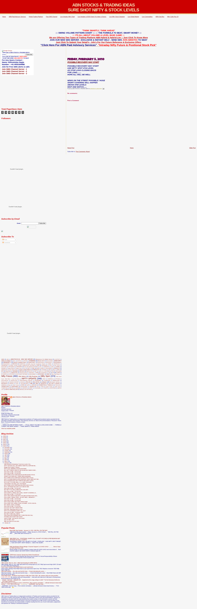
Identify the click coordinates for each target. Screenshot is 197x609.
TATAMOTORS (5, 386)
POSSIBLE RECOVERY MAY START (83, 62)
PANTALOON (14, 380)
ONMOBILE (50, 378)
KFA (37, 372)
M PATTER (11, 374)
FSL (41, 366)
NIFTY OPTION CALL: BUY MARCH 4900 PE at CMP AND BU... (20, 465)
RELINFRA (4, 383)
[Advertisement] (98, 23)
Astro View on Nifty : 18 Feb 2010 (12, 491)
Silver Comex (16, 385)
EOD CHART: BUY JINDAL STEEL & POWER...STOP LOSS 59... (20, 503)
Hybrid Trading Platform (36, 16)
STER (22, 385)
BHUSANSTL (49, 362)
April (5, 459)
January (6, 522)
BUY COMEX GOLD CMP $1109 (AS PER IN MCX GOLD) (18, 485)
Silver (9, 385)
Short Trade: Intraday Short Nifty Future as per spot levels (17, 567)
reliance (44, 382)
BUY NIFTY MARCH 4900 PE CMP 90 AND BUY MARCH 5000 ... (20, 470)
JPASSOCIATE (23, 372)
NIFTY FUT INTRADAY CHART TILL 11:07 (15, 510)
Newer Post (70, 148)
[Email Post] (103, 88)
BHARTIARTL (32, 362)
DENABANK (45, 365)
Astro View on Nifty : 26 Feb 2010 (12, 471)
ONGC (44, 378)
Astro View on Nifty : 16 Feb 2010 (12, 498)
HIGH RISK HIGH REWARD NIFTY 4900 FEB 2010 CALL (18, 515)
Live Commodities (147, 16)
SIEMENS (3, 385)
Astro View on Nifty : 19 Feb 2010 (12, 488)
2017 (4, 439)
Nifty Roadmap (33, 376)
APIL (14, 360)
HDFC (28, 368)
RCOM (22, 382)
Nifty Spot (45, 376)
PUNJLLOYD (56, 380)
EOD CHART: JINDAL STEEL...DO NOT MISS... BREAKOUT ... (20, 497)
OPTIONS (57, 378)
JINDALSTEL (14, 372)
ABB (8, 359)
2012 (4, 442)
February (6, 462)
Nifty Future (6, 376)
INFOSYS (21, 371)
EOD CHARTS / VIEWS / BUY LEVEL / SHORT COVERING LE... (20, 492)
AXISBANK (32, 361)
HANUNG (3, 368)
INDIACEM (8, 371)
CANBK (49, 363)
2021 (4, 436)
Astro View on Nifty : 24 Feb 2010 (12, 473)
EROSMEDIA (12, 366)
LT (53, 372)
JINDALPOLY (6, 372)
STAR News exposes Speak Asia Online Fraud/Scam (24, 554)
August (6, 453)
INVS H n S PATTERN (44, 371)
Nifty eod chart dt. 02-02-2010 (11, 521)
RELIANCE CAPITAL (55, 382)
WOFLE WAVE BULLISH (11, 389)
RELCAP (28, 382)
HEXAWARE (49, 368)
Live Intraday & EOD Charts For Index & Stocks (92, 16)
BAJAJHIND (50, 360)
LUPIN (58, 372)
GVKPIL (58, 366)
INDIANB (15, 371)
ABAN (2, 359)
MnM (48, 374)
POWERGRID (47, 380)
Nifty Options (22, 376)
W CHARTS (45, 388)
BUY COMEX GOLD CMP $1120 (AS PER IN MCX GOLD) (18, 477)
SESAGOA (43, 383)
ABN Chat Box (160, 16)
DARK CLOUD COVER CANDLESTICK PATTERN (22, 365)
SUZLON (34, 385)
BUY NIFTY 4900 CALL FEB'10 (12, 513)
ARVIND (25, 360)
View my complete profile (8, 428)
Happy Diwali (11, 368)
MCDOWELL (41, 374)
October (6, 450)
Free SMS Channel (51, 16)
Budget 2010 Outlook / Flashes (11, 467)
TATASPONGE (23, 386)
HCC (24, 368)
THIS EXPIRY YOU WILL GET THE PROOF (15, 483)
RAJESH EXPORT (14, 382)
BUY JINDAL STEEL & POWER (12, 504)
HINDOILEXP (4, 369)
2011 (4, 444)
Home (4, 16)
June (5, 456)
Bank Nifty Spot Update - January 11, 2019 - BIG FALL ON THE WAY (29, 530)
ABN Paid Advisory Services (17, 16)
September (7, 452)
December (7, 447)
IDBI (50, 369)
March (6, 461)
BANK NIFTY (58, 361)
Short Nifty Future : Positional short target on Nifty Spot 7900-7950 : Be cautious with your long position (29, 575)
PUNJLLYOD (4, 382)
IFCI (2, 371)
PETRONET (38, 380)
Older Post (192, 148)
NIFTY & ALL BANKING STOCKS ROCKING (15, 468)
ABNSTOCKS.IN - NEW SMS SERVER (22, 359)
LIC (49, 372)
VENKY (31, 388)
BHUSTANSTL (6, 363)
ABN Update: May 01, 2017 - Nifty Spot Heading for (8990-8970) (19, 563)
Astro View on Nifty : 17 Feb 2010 (12, 494)
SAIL (17, 383)
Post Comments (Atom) (83, 151)
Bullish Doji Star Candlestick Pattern (36, 363)
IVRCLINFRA (58, 371)
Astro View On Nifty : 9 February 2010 (13, 512)
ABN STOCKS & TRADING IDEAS (22, 397)
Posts (5, 239)
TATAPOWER (14, 386)
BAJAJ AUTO (41, 360)
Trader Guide (49, 386)
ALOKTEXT (57, 359)
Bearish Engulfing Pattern (20, 362)
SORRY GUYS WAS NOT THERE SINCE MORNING (17, 476)
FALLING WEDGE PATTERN (31, 366)
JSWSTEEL (31, 372)
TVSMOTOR (4, 388)
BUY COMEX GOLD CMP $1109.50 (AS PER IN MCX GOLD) (19, 474)
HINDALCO (57, 368)
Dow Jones (57, 365)
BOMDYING (22, 363)
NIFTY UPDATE (29, 378)
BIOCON (14, 363)
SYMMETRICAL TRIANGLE (46, 385)
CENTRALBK (57, 363)
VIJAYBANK (37, 388)
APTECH (19, 360)
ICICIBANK (44, 369)
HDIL (33, 368)
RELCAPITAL (36, 382)
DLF (51, 365)
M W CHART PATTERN (21, 374)
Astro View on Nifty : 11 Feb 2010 (12, 506)
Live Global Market (133, 16)
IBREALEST (36, 369)
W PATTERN (53, 388)
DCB (38, 365)
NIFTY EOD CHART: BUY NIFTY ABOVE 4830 (15, 501)
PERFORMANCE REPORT (26, 380)
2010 (4, 446)
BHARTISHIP (41, 362)
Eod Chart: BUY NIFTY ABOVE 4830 (13, 507)
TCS (38, 386)
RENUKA (11, 383)
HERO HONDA (40, 368)
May (5, 458)
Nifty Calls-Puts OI (172, 16)
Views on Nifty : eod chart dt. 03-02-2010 (14, 518)
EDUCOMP (4, 366)
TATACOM (57, 385)
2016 (4, 441)
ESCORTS (19, 366)
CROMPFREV (4, 365)
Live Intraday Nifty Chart (67, 16)
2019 (4, 438)
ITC (52, 371)
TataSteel (32, 386)
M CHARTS (4, 374)
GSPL (52, 366)
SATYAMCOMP (24, 383)
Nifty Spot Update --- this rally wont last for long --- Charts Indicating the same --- (23, 571)
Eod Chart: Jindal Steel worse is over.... (14, 509)
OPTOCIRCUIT (4, 380)
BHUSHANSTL (58, 362)
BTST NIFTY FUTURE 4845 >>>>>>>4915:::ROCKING (18, 482)
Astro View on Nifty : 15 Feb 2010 (12, 500)
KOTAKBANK (43, 372)
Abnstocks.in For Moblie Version (44, 359)
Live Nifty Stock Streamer (117, 16)
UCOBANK (18, 388)
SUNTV (28, 385)
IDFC (58, 369)
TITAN (42, 386)
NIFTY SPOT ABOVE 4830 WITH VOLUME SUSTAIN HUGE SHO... (21, 495)
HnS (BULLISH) (13, 369)
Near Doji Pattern (56, 374)
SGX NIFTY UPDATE (54, 383)
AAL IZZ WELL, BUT (9, 519)
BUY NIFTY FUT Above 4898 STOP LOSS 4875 (16, 489)
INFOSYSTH (29, 371)
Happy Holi (18, 368)
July (5, 455)
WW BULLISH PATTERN (25, 389)
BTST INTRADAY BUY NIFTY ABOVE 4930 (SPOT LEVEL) (19, 480)
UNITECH (25, 388)
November (7, 449)
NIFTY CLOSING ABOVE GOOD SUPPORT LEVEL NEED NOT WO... (22, 479)
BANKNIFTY (7, 362)
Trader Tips (57, 386)
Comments (7, 242)
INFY (35, 371)
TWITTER (11, 388)
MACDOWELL (32, 374)
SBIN (37, 383)
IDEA (54, 369)
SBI (31, 383)
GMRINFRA (46, 366)
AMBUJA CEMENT (6, 360)
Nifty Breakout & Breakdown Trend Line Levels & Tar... (17, 464)
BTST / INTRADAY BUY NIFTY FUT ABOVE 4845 (16, 486)
